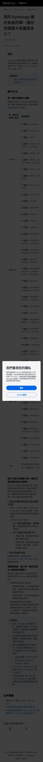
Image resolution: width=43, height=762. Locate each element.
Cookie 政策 (12, 379)
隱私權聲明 (32, 376)
